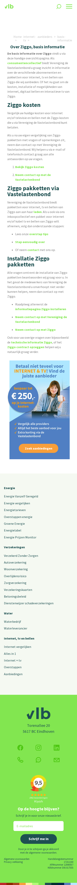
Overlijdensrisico (15, 576)
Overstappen (13, 667)
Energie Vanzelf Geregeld (21, 496)
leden (38, 212)
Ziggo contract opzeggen (25, 347)
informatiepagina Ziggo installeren (40, 309)
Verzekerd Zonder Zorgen (21, 556)
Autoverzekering (15, 562)
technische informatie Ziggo (31, 342)
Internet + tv (12, 660)
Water (8, 613)
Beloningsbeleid (15, 596)
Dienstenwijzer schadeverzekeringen (29, 603)
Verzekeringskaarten (18, 590)
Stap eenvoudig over (30, 242)
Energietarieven (15, 510)
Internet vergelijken (17, 647)
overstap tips (38, 234)
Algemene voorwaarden (16, 858)
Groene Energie (14, 524)
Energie (9, 488)
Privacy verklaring (13, 861)
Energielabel (12, 530)
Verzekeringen (14, 547)
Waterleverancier (15, 628)
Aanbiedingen (13, 674)
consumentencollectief (24, 63)
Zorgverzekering (15, 583)
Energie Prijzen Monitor (20, 537)
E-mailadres (22, 823)
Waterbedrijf (12, 622)
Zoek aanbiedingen (38, 448)
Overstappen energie (18, 517)
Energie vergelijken (17, 503)
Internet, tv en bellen (19, 638)
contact (33, 250)
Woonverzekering (16, 569)
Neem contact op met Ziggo (35, 330)
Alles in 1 (10, 654)
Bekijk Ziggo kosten (29, 167)
